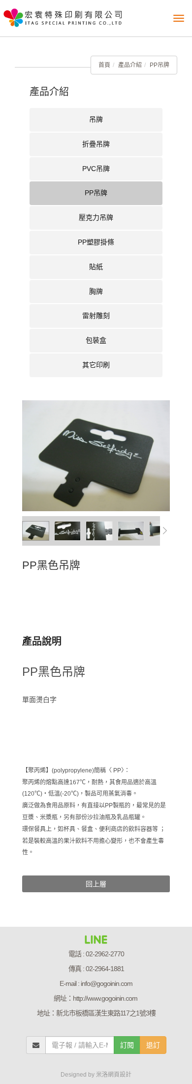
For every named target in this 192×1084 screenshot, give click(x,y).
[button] (165, 531)
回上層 (96, 884)
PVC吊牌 (96, 169)
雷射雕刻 (96, 315)
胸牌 (96, 291)
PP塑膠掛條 (96, 242)
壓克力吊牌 (96, 217)
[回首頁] (62, 15)
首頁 (104, 65)
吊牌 (96, 119)
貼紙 (96, 267)
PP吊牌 (159, 65)
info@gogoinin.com (106, 983)
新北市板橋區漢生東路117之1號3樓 (106, 1013)
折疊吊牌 (96, 144)
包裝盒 (96, 340)
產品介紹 (130, 65)
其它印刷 (96, 365)
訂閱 (127, 1045)
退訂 (153, 1045)
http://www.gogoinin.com (105, 998)
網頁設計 (119, 1074)
